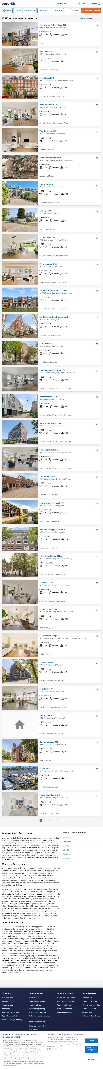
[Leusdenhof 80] (20, 698)
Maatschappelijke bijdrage (12, 1019)
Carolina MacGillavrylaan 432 (52, 25)
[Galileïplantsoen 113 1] (20, 751)
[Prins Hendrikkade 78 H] (20, 167)
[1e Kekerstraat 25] (20, 671)
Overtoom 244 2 (46, 51)
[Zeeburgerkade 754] (20, 618)
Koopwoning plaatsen (66, 1001)
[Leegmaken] (77, 4)
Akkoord (91, 1040)
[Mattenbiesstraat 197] (20, 406)
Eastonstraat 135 (47, 237)
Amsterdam (67, 838)
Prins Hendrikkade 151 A (50, 556)
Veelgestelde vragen (37, 1001)
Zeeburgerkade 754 (48, 609)
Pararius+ (33, 998)
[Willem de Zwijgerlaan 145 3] (20, 539)
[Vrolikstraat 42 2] (20, 592)
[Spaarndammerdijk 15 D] (20, 645)
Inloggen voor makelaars (91, 1005)
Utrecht (66, 850)
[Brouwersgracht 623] (20, 273)
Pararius (8, 4)
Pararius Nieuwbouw (89, 1009)
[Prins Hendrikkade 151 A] (20, 565)
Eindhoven (67, 854)
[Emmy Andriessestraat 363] (20, 512)
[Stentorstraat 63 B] (20, 193)
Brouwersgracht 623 (48, 264)
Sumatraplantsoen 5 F (49, 450)
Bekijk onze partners (54, 1049)
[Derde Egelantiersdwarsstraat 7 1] (20, 326)
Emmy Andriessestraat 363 (51, 503)
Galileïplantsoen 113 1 (49, 742)
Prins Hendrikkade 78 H (50, 157)
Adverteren (6, 1001)
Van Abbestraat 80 (47, 476)
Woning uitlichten (64, 1009)
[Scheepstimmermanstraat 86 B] (20, 300)
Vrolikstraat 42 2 (46, 582)
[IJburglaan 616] (20, 724)
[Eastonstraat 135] (20, 246)
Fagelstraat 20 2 (46, 78)
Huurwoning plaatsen (66, 998)
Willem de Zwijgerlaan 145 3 (52, 529)
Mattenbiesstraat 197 (49, 396)
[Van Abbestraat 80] (20, 485)
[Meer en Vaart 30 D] (20, 114)
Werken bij (6, 1009)
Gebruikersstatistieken (11, 1012)
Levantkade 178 (46, 768)
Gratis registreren (36, 1005)
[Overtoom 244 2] (20, 60)
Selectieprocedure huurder (40, 1016)
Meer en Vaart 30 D (48, 104)
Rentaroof (33, 1029)
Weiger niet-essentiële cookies (91, 1049)
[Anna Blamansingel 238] (20, 432)
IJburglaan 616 (45, 715)
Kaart (76, 11)
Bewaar (92, 11)
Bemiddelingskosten (37, 1012)
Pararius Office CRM (89, 1001)
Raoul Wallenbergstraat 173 (52, 370)
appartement (22, 857)
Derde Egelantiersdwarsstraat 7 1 (54, 317)
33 (59, 820)
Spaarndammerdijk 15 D (50, 635)
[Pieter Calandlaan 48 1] (20, 804)
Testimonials (86, 998)
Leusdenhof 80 (46, 689)
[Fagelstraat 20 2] (20, 87)
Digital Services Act (9, 1016)
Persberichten (7, 1005)
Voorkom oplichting (37, 1009)
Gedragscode (86, 1012)
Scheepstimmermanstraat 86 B (53, 290)
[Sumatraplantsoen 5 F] (20, 459)
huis (13, 857)
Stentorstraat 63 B (47, 184)
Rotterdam (67, 842)
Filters (9, 11)
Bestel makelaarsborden (91, 1016)
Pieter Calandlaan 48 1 (49, 795)
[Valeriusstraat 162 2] (20, 140)
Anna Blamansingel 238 (50, 423)
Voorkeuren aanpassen (91, 1058)
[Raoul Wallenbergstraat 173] (20, 379)
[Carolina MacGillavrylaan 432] (20, 34)
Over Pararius (7, 998)
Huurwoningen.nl (36, 1026)
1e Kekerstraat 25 (47, 662)
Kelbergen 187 (45, 211)
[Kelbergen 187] (20, 220)
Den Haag (67, 846)
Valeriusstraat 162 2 (48, 131)
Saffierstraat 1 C (46, 343)
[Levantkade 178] (20, 778)
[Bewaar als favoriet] (97, 25)
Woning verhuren (64, 1005)
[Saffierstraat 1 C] (20, 353)
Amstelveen (67, 858)
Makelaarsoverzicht (65, 1012)
